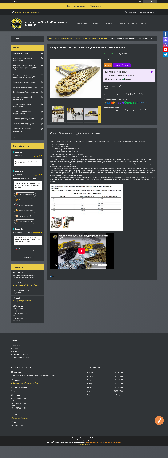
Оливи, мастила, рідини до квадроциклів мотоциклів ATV (24, 76)
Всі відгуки (27, 257)
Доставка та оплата (20, 355)
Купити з (118, 65)
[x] (53, 277)
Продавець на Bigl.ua (84, 440)
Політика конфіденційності (113, 442)
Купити (108, 65)
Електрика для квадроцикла (23, 119)
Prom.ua (95, 438)
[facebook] (51, 277)
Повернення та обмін (21, 358)
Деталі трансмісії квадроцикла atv (68, 38)
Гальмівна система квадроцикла (25, 87)
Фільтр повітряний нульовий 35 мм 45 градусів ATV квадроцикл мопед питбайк (27, 185)
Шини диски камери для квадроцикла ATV (22, 113)
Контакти (108, 23)
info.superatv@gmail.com (22, 301)
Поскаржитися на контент (94, 442)
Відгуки (16, 351)
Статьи (15, 137)
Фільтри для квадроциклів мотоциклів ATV (23, 98)
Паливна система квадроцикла (24, 82)
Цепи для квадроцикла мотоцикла (96, 38)
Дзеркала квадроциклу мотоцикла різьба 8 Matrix (27, 162)
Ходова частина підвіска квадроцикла (22, 105)
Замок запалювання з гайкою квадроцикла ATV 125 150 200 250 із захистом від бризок (27, 240)
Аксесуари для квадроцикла (23, 124)
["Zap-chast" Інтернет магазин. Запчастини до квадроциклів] (16, 23)
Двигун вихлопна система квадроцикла (22, 59)
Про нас (96, 23)
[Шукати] (41, 39)
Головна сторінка (80, 23)
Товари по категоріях (126, 23)
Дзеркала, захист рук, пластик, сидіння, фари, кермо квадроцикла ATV (26, 68)
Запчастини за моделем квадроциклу (22, 130)
